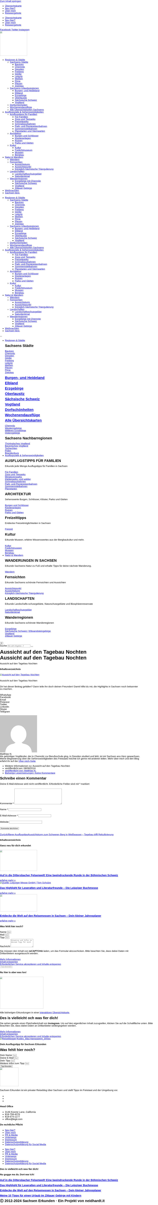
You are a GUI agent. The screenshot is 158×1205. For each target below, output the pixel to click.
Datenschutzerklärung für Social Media (25, 1144)
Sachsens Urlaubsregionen (24, 88)
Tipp (2, 937)
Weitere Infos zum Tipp (12, 1063)
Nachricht (5, 946)
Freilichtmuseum (23, 150)
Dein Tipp (5, 1060)
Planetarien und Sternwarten (30, 131)
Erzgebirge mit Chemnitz (28, 181)
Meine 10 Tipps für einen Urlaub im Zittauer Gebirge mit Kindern (40, 1195)
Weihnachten (12, 190)
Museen (19, 152)
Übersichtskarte (13, 6)
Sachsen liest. (12, 193)
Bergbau (19, 155)
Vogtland (19, 102)
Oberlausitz (21, 97)
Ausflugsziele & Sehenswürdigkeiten (24, 112)
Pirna (17, 81)
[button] (70, 695)
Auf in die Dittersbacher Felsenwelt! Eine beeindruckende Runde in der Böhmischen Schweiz (59, 875)
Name (4, 809)
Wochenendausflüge (21, 107)
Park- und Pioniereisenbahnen (31, 126)
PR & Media (11, 1135)
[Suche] (32, 646)
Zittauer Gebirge (23, 188)
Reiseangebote (13, 13)
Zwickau (19, 86)
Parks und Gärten (24, 143)
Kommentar (7, 803)
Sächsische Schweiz (26, 100)
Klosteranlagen (23, 138)
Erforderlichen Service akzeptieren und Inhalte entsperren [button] (30, 964)
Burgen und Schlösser (27, 135)
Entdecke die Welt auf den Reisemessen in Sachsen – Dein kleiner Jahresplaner (50, 915)
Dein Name (6, 1055)
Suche (3, 645)
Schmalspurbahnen (25, 124)
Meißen (19, 78)
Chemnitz (20, 66)
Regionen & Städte (15, 59)
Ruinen (18, 140)
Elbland (19, 93)
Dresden (19, 69)
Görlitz (18, 74)
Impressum (11, 1139)
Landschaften (17, 171)
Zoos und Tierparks (25, 119)
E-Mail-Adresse (9, 815)
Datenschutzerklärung (16, 1142)
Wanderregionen (19, 178)
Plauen (18, 83)
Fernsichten (16, 162)
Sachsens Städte (19, 62)
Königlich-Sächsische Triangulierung (34, 169)
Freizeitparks (22, 121)
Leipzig (18, 76)
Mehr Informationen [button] (10, 959)
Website (4, 822)
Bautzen (19, 64)
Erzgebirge (20, 95)
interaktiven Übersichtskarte (54, 1012)
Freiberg (19, 71)
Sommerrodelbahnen (26, 128)
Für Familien (21, 117)
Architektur (15, 133)
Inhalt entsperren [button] (9, 961)
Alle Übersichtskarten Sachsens (27, 109)
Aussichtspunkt (23, 166)
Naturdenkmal (22, 176)
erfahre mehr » (8, 880)
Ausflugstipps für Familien (23, 114)
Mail (2, 934)
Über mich (10, 10)
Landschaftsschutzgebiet (28, 174)
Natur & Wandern (14, 157)
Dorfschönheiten (18, 105)
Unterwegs (10, 1137)
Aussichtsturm (22, 164)
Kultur (13, 145)
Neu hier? (10, 8)
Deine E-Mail (7, 1058)
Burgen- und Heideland (27, 90)
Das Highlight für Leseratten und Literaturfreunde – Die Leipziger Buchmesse (49, 887)
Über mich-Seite (27, 761)
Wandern (15, 159)
